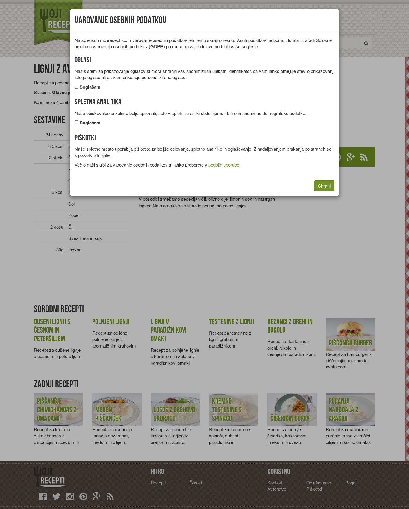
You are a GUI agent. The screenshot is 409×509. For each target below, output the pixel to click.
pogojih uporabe (223, 164)
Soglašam (90, 87)
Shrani (324, 185)
